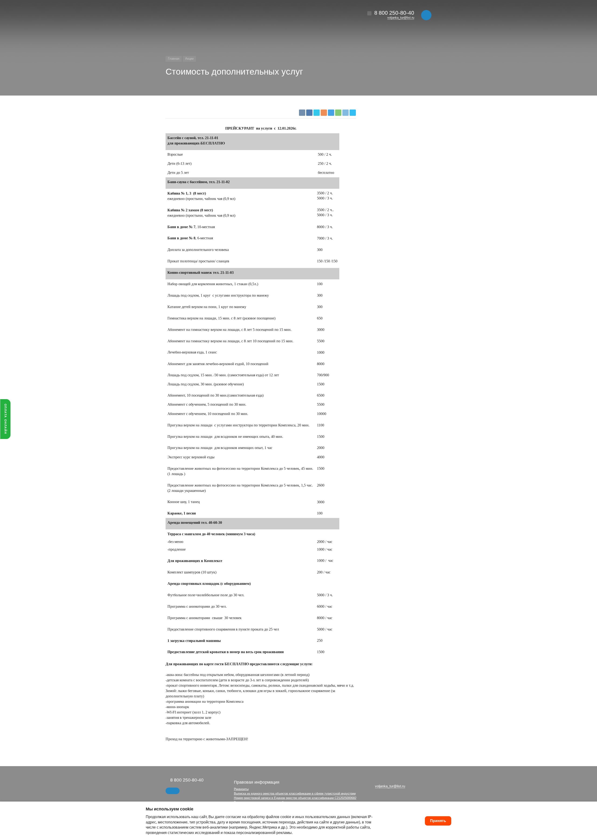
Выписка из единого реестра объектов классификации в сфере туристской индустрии (295, 793)
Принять (438, 821)
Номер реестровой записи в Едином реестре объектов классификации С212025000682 (295, 798)
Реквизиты (241, 789)
